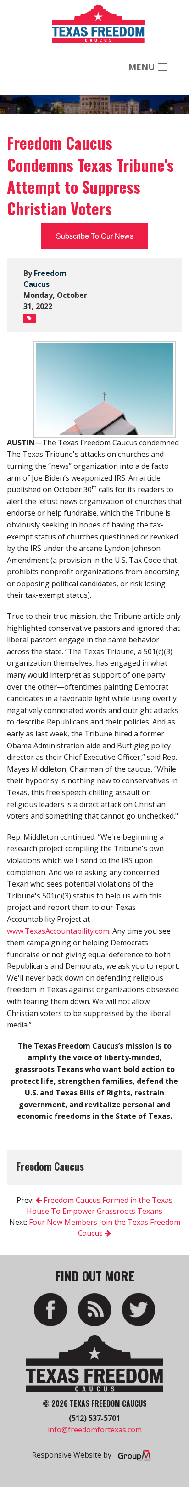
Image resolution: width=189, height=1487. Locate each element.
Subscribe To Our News (94, 235)
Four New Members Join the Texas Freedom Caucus (104, 1227)
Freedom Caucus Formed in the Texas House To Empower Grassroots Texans (99, 1205)
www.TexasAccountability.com (58, 931)
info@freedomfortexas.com (95, 1430)
